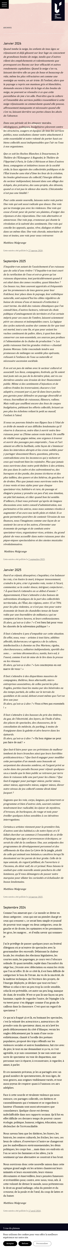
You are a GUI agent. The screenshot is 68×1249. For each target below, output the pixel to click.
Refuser (25, 1243)
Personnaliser (42, 1243)
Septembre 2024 (14, 907)
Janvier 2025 (12, 570)
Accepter (10, 1243)
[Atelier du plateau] (58, 11)
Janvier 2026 (12, 43)
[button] (4, 4)
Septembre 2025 (14, 261)
